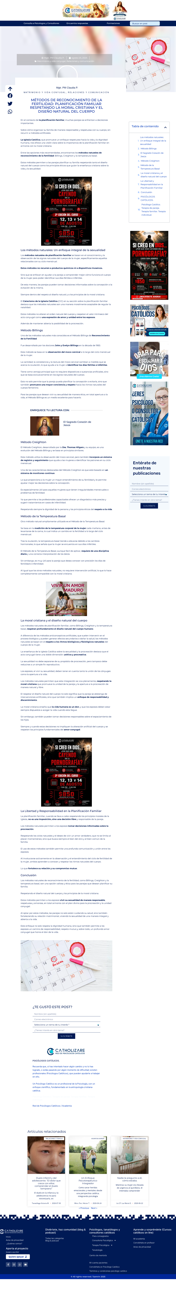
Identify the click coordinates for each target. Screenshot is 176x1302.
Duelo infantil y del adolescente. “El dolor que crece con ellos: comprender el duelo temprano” (46, 1183)
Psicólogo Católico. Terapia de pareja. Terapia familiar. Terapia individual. (153, 209)
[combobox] (145, 23)
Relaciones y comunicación (80, 61)
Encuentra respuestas (77, 23)
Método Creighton (150, 160)
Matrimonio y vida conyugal (51, 61)
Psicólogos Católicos (57, 1073)
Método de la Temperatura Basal (150, 167)
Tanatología (97, 1250)
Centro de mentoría (98, 1255)
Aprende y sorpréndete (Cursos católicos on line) (152, 1231)
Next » (94, 1208)
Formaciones (113, 23)
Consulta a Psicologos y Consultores (41, 23)
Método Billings (148, 148)
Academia (67, 1105)
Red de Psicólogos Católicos (46, 1105)
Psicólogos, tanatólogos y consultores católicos (104, 1231)
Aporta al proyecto (17, 1248)
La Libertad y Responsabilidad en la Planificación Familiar (152, 184)
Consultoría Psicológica (102, 1240)
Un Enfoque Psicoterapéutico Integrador (88, 1181)
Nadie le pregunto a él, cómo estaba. (129, 1179)
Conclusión (146, 192)
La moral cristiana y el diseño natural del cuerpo (154, 175)
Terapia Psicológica (100, 1245)
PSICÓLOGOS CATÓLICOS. (148, 198)
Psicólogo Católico (45, 1083)
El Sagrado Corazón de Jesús (152, 155)
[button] (10, 96)
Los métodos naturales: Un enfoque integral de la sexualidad (153, 140)
